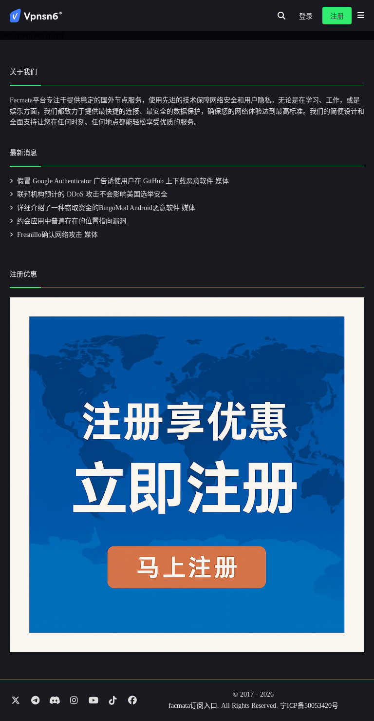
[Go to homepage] (36, 15)
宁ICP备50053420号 (309, 705)
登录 (306, 16)
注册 (337, 16)
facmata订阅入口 (192, 705)
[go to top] (347, 686)
